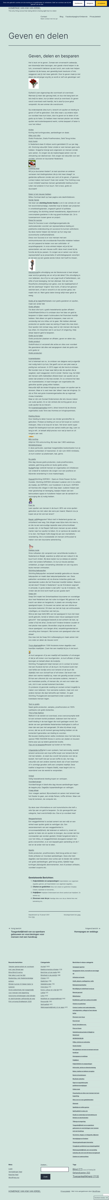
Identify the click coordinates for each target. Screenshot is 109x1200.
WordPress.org (14, 1177)
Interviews (44, 987)
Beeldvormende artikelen (50, 969)
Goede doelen (77, 1046)
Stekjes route (34, 550)
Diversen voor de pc (41, 898)
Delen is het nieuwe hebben (40, 194)
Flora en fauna (77, 1028)
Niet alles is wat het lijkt (17, 975)
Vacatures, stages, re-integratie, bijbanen (86, 1135)
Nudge (31, 468)
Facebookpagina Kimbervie (76, 17)
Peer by (32, 505)
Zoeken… (44, 1165)
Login (11, 1169)
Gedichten (44, 981)
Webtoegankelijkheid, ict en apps (52, 1007)
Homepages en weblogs (80, 1056)
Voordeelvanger (35, 782)
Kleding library (34, 416)
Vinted (31, 776)
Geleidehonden (46, 984)
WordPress (96, 1191)
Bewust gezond (77, 992)
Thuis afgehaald (35, 645)
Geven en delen (78, 1038)
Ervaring (91, 1169)
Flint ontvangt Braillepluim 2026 (20, 1001)
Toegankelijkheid (86, 1176)
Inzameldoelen (34, 358)
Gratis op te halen (36, 336)
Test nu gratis (34, 704)
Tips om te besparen (37, 745)
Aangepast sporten (78, 967)
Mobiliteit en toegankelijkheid (51, 998)
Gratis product (34, 341)
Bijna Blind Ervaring (15, 972)
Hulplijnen (37, 892)
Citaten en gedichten (41, 887)
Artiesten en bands (78, 977)
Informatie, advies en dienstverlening (84, 1067)
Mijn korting (33, 439)
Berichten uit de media (49, 972)
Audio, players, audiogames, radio (83, 981)
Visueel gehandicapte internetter (83, 1142)
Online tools (76, 1089)
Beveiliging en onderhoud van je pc (83, 988)
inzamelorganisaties (39, 408)
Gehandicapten (81, 1173)
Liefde (43, 993)
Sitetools (75, 1103)
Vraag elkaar (34, 790)
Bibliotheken (76, 996)
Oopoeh (32, 479)
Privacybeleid (95, 17)
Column (85, 1169)
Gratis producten (35, 353)
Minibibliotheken (35, 445)
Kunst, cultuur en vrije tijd (50, 990)
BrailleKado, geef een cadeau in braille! (85, 1000)
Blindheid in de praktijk (49, 975)
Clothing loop (34, 168)
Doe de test (76, 1021)
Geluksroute (33, 272)
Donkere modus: (100, 1198)
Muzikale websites (78, 1079)
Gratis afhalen (34, 307)
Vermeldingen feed (15, 1172)
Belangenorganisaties (79, 985)
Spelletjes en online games (81, 1107)
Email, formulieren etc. (80, 1024)
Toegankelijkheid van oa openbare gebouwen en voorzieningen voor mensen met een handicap (86, 1128)
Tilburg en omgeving (79, 1121)
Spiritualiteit (45, 1004)
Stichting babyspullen (37, 571)
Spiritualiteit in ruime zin (80, 1111)
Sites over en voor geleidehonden (83, 1100)
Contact (49, 18)
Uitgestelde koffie (36, 750)
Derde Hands (34, 200)
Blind (78, 1169)
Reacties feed (13, 1175)
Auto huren (33, 141)
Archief (43, 966)
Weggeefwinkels (35, 819)
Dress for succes (35, 220)
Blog (61, 17)
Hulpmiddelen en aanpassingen (46, 881)
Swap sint (32, 594)
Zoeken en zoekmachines (80, 1156)
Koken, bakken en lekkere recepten (83, 1071)
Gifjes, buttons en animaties (81, 1042)
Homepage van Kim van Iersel (25, 8)
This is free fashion (36, 713)
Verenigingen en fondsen (80, 1138)
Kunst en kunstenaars (79, 1075)
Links (78, 915)
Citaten (43, 978)
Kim (33, 917)
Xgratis (31, 850)
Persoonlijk (44, 1001)
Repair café (33, 519)
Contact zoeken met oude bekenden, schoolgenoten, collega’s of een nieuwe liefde (85, 1010)
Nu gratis (32, 459)
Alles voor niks (34, 135)
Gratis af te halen (35, 301)
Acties (31, 130)
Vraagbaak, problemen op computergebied (86, 1146)
